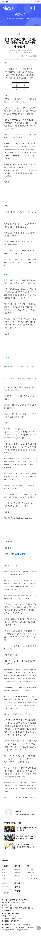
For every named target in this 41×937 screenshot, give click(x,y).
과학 (3, 876)
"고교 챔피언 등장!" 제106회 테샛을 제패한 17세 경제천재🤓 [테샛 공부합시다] (26, 838)
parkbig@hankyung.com (22, 518)
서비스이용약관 (6, 902)
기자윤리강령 (13, 900)
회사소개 (4, 900)
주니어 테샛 (5, 893)
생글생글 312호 (27, 52)
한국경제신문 (17, 925)
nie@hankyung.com (13, 916)
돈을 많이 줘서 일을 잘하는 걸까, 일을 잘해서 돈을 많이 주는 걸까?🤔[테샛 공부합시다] (26, 847)
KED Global (30, 927)
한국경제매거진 (6, 927)
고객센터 (22, 902)
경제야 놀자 (30, 869)
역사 (3, 872)
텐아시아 (21, 927)
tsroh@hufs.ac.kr (29, 798)
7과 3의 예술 (30, 872)
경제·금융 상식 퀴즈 (32, 879)
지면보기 (17, 883)
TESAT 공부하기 (7, 890)
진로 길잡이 (17, 876)
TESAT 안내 (5, 887)
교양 (3, 879)
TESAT (4, 883)
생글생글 (20, 14)
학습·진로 (17, 866)
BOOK (15, 927)
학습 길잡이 (17, 872)
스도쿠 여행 (30, 876)
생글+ (28, 866)
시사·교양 (5, 866)
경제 (3, 869)
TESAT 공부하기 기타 (12, 823)
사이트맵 (15, 902)
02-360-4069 (12, 905)
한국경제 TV (27, 925)
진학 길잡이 (17, 869)
